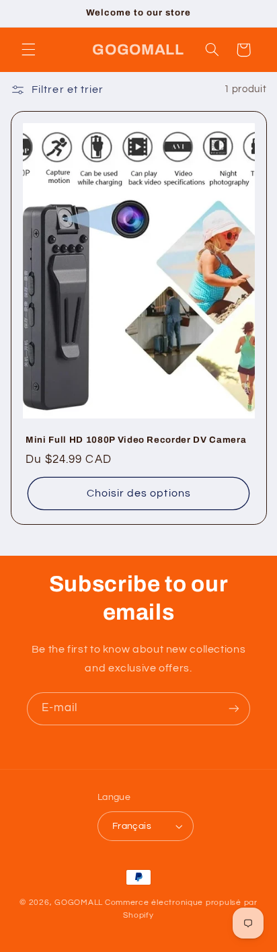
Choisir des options (139, 493)
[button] (28, 49)
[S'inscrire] (234, 708)
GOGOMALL (78, 902)
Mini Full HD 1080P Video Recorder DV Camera (136, 440)
